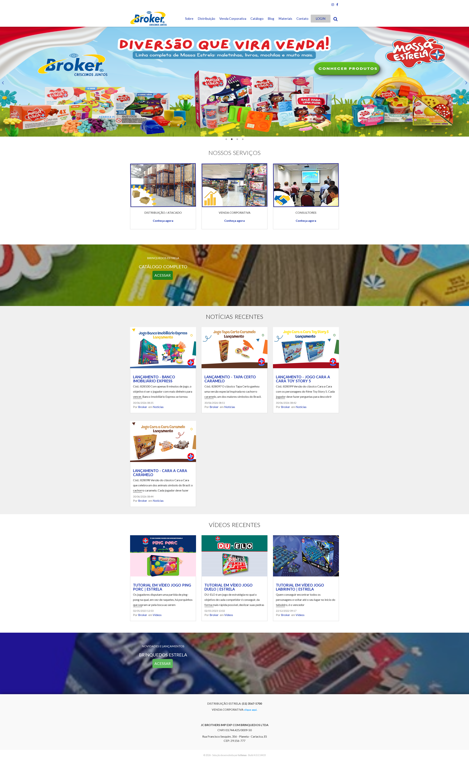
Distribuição (206, 19)
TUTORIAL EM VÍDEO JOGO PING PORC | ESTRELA (162, 587)
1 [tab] (226, 139)
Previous (3, 81)
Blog (271, 19)
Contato (302, 19)
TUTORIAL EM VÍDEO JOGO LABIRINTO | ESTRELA (300, 587)
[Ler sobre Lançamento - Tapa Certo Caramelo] (234, 347)
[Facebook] (337, 4)
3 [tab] (237, 139)
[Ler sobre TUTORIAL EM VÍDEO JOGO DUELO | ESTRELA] (234, 555)
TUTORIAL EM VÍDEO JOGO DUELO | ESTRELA (228, 587)
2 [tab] (232, 139)
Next (466, 81)
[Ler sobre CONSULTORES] (306, 184)
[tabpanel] (234, 82)
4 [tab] (243, 139)
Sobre (189, 19)
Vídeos (157, 615)
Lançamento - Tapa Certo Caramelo (230, 379)
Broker (142, 407)
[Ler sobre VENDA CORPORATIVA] (234, 184)
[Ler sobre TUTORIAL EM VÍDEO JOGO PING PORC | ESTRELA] (163, 555)
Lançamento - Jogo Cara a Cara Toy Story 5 (303, 379)
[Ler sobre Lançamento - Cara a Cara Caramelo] (163, 441)
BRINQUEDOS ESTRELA (163, 654)
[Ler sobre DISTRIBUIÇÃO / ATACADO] (163, 184)
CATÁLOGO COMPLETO (163, 266)
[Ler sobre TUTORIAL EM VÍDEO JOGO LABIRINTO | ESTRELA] (306, 555)
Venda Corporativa (232, 19)
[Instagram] (333, 4)
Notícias (158, 407)
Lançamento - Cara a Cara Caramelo (160, 472)
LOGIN (321, 19)
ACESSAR (162, 275)
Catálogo (256, 19)
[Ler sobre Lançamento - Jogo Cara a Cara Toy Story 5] (306, 347)
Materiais (285, 19)
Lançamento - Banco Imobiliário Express (154, 379)
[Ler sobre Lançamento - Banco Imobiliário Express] (163, 347)
